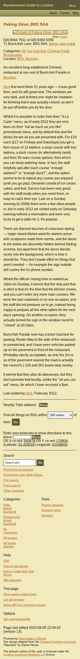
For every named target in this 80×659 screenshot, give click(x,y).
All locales (10, 538)
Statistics (47, 515)
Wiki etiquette (12, 580)
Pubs (6, 505)
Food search (11, 485)
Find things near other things (22, 474)
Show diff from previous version (24, 605)
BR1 (20, 59)
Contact (65, 13)
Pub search (11, 480)
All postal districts (9, 544)
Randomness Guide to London (28, 5)
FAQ (6, 560)
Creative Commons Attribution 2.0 (24, 654)
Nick (6, 87)
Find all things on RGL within (25, 415)
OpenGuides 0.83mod (32, 638)
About (53, 13)
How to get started (15, 566)
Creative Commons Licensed (58, 641)
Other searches (13, 490)
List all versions (13, 599)
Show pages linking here (19, 594)
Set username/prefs (16, 619)
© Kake (63, 37)
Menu (72, 5)
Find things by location (18, 469)
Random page (51, 510)
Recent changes (52, 505)
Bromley (32, 59)
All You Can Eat (34, 51)
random (9, 511)
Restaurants (12, 55)
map (7, 508)
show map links (62, 44)
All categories (10, 530)
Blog (75, 13)
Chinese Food (58, 51)
